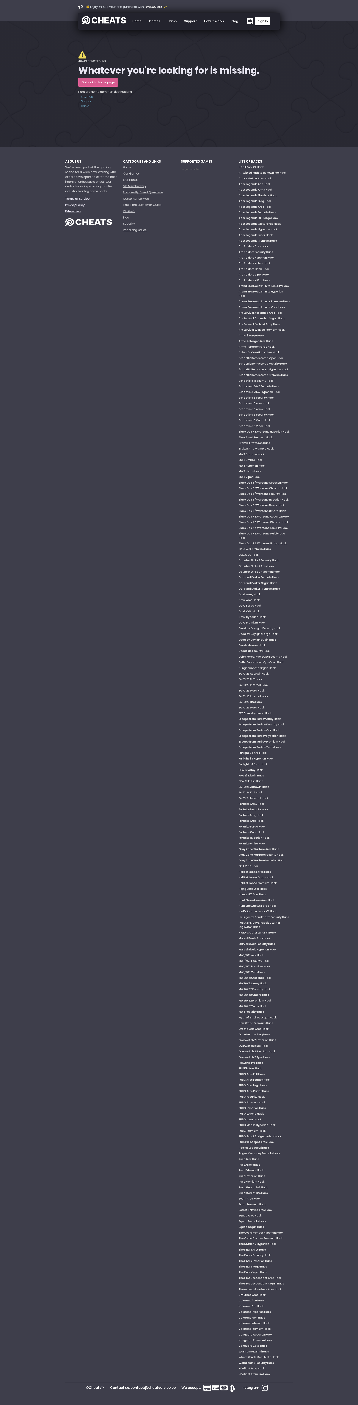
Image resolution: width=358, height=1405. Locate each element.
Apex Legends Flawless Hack (258, 195)
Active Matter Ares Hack (255, 178)
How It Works (214, 21)
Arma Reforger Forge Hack (256, 347)
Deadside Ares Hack (252, 645)
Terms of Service (77, 199)
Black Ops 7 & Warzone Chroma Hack (263, 522)
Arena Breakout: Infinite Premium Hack (264, 301)
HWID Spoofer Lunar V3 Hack (258, 911)
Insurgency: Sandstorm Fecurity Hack (264, 917)
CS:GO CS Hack (248, 555)
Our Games (131, 173)
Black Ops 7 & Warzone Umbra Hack (263, 543)
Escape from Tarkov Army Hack (260, 719)
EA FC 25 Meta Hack (251, 690)
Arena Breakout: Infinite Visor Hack (262, 307)
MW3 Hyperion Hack (252, 466)
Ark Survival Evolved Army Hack (259, 324)
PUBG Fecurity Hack (252, 1097)
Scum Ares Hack (249, 1198)
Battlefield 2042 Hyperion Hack (259, 392)
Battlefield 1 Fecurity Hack (256, 381)
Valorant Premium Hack (255, 1329)
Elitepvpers (73, 211)
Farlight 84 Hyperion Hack (256, 758)
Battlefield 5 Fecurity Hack (256, 398)
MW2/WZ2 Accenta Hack (255, 978)
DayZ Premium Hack (252, 622)
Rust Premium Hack (251, 1182)
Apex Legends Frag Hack (255, 201)
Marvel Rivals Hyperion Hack (257, 949)
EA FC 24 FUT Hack (250, 792)
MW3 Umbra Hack (250, 460)
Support (190, 21)
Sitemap (87, 96)
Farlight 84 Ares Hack (253, 753)
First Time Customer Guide (142, 205)
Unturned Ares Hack (252, 1295)
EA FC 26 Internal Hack (253, 696)
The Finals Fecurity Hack (255, 1255)
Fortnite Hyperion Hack (254, 838)
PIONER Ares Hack (250, 1068)
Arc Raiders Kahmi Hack (254, 263)
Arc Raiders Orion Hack (254, 269)
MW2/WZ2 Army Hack (253, 983)
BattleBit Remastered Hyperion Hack (263, 369)
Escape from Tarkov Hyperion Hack (262, 736)
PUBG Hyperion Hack (252, 1108)
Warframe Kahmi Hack (254, 1351)
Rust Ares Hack (249, 1159)
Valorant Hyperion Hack (255, 1312)
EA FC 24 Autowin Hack (254, 787)
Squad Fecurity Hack (252, 1221)
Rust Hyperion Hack (252, 1176)
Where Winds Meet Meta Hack (259, 1357)
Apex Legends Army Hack (255, 190)
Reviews (129, 211)
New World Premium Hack (256, 1023)
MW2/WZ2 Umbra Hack (254, 995)
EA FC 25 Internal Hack (253, 685)
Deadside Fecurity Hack (254, 651)
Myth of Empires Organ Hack (258, 1017)
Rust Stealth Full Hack (253, 1187)
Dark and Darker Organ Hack (258, 583)
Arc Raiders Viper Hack (254, 274)
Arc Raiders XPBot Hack (254, 280)
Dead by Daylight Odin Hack (257, 640)
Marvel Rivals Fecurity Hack (257, 944)
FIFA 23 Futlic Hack (251, 781)
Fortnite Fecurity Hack (253, 809)
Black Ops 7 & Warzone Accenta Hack (264, 516)
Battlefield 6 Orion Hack (255, 420)
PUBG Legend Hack (251, 1114)
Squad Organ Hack (251, 1227)
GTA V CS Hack (248, 866)
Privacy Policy (75, 205)
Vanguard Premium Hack (255, 1340)
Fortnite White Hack (252, 843)
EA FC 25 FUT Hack (250, 679)
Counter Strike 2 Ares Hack (256, 566)
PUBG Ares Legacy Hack (254, 1080)
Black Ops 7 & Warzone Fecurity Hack (263, 528)
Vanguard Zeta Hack (253, 1346)
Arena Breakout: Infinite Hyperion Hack (261, 294)
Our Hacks (130, 180)
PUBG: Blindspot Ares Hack (256, 1142)
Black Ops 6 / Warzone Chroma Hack (263, 488)
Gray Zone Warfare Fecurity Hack (261, 855)
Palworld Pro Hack (251, 1063)
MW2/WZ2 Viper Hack (253, 1006)
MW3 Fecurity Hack (251, 1012)
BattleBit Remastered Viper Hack (261, 358)
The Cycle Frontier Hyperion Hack (261, 1233)
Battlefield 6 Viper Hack (254, 426)
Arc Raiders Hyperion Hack (256, 258)
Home (137, 21)
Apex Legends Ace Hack (254, 184)
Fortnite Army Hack (251, 804)
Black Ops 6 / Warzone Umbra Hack (262, 511)
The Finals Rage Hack (253, 1266)
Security (129, 223)
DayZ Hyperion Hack (252, 617)
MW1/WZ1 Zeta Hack (252, 972)
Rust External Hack (251, 1170)
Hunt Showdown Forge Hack (257, 906)
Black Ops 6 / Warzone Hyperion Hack (263, 499)
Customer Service (136, 199)
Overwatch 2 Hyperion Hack (257, 1040)
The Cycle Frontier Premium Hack (261, 1238)
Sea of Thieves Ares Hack (255, 1210)
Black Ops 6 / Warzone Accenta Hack (263, 483)
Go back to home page (98, 82)
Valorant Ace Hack (251, 1300)
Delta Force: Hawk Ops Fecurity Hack (263, 657)
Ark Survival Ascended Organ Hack (262, 318)
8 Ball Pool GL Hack (251, 167)
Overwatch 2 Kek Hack (253, 1046)
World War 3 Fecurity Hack (256, 1363)
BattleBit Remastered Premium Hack (263, 375)
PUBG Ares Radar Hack (254, 1091)
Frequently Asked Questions (143, 192)
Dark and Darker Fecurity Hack (259, 577)
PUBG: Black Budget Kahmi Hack (260, 1136)
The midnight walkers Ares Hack (260, 1289)
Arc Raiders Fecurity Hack (256, 252)
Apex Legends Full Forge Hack (258, 218)
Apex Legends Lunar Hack (256, 235)
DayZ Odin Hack (249, 611)
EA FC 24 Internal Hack (253, 798)
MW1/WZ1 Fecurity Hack (254, 961)
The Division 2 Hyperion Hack (257, 1244)
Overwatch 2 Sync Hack (254, 1057)
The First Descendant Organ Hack (261, 1283)
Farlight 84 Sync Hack (253, 764)
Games (154, 21)
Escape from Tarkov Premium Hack (262, 741)
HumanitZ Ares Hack (252, 894)
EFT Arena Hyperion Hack (255, 713)
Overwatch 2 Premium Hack (257, 1051)
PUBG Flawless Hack (252, 1102)
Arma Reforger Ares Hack (256, 341)
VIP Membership (134, 186)
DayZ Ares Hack (249, 600)
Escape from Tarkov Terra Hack (260, 747)
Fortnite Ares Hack (251, 821)
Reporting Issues (135, 230)
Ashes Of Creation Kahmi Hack (259, 352)
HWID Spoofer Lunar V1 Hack (257, 932)
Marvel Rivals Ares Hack (254, 938)
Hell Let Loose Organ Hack (256, 877)
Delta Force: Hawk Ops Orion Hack (261, 662)
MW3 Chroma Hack (251, 454)
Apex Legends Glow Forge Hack (260, 224)
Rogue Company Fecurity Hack (259, 1153)
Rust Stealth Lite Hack (253, 1193)
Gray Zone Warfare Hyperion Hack (262, 860)
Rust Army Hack (249, 1165)
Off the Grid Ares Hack (253, 1029)
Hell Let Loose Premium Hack (258, 883)
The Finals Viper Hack (253, 1272)
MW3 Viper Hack (249, 477)
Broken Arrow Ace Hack (254, 443)
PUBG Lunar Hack (250, 1119)
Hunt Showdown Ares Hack (257, 900)
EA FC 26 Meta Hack (251, 707)
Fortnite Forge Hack (252, 826)
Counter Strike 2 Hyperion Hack (259, 572)
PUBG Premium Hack (252, 1131)
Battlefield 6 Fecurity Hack (256, 415)
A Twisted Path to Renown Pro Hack (262, 173)
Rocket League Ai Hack (254, 1148)
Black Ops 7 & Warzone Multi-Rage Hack (262, 535)
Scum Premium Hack (252, 1204)
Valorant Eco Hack (251, 1306)
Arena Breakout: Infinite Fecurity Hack (264, 286)
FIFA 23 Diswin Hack (251, 775)
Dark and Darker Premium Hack (259, 589)
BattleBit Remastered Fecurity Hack (263, 364)
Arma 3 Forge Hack (251, 335)
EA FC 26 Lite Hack (250, 702)
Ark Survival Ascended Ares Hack (260, 313)
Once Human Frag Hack (254, 1034)
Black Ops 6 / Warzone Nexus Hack (261, 505)
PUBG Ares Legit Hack (253, 1085)
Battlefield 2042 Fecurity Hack (259, 386)
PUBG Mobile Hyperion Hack (257, 1125)
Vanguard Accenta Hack (255, 1334)
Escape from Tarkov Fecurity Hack (261, 724)
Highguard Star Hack (253, 889)
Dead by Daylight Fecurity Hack (259, 628)
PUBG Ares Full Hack (252, 1074)
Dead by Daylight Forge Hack (258, 634)
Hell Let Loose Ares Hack (255, 872)
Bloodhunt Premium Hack (256, 437)
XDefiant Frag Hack (251, 1368)
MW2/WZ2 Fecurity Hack (254, 989)
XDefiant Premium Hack (254, 1374)
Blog (234, 21)
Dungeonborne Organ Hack (257, 668)
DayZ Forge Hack (250, 605)
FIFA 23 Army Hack (251, 770)
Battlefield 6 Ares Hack (254, 403)
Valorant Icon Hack (252, 1317)
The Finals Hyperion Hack (255, 1261)
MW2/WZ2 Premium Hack (255, 1000)
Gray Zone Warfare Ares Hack (259, 849)
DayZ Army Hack (249, 594)
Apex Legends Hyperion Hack (258, 229)
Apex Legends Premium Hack (258, 241)
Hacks (172, 21)
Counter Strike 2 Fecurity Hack (259, 560)
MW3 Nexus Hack (250, 471)
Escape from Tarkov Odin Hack (259, 730)
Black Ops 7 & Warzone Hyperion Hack (264, 431)
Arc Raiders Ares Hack (253, 246)
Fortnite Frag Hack (251, 815)
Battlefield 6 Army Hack (254, 409)
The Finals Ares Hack (252, 1249)
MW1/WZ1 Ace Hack (251, 955)
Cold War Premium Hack (255, 549)
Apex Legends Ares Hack (255, 207)
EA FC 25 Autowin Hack (253, 673)
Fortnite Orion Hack (252, 832)
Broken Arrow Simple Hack (256, 448)
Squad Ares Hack (250, 1215)
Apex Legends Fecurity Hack (257, 212)
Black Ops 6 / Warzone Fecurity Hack (263, 494)
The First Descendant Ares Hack (260, 1278)
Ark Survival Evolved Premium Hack (262, 330)
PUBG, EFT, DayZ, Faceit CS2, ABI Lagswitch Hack (259, 925)
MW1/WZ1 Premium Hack (254, 966)
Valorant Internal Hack (254, 1323)
